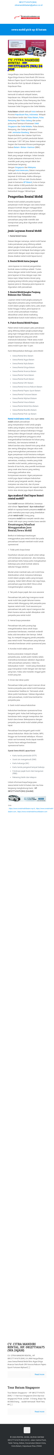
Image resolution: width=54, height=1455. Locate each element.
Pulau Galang (26, 120)
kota (34, 111)
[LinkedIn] (36, 8)
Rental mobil (13, 419)
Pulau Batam (33, 117)
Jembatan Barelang (20, 132)
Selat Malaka (26, 126)
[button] (27, 497)
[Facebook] (17, 8)
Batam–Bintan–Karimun (24, 147)
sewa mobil (25, 419)
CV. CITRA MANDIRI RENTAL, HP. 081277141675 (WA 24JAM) (26, 1347)
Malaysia (32, 167)
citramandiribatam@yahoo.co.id (28, 5)
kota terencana (22, 170)
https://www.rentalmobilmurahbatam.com (32, 812)
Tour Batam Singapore (24, 1387)
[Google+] (21, 8)
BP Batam (27, 182)
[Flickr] (32, 8)
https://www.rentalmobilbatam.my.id (22, 809)
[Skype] (13, 8)
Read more (39, 1374)
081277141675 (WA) (28, 2)
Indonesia (33, 114)
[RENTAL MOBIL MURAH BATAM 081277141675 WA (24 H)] (27, 17)
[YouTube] (29, 8)
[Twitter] (25, 8)
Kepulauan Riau (21, 114)
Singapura (19, 167)
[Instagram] (40, 8)
